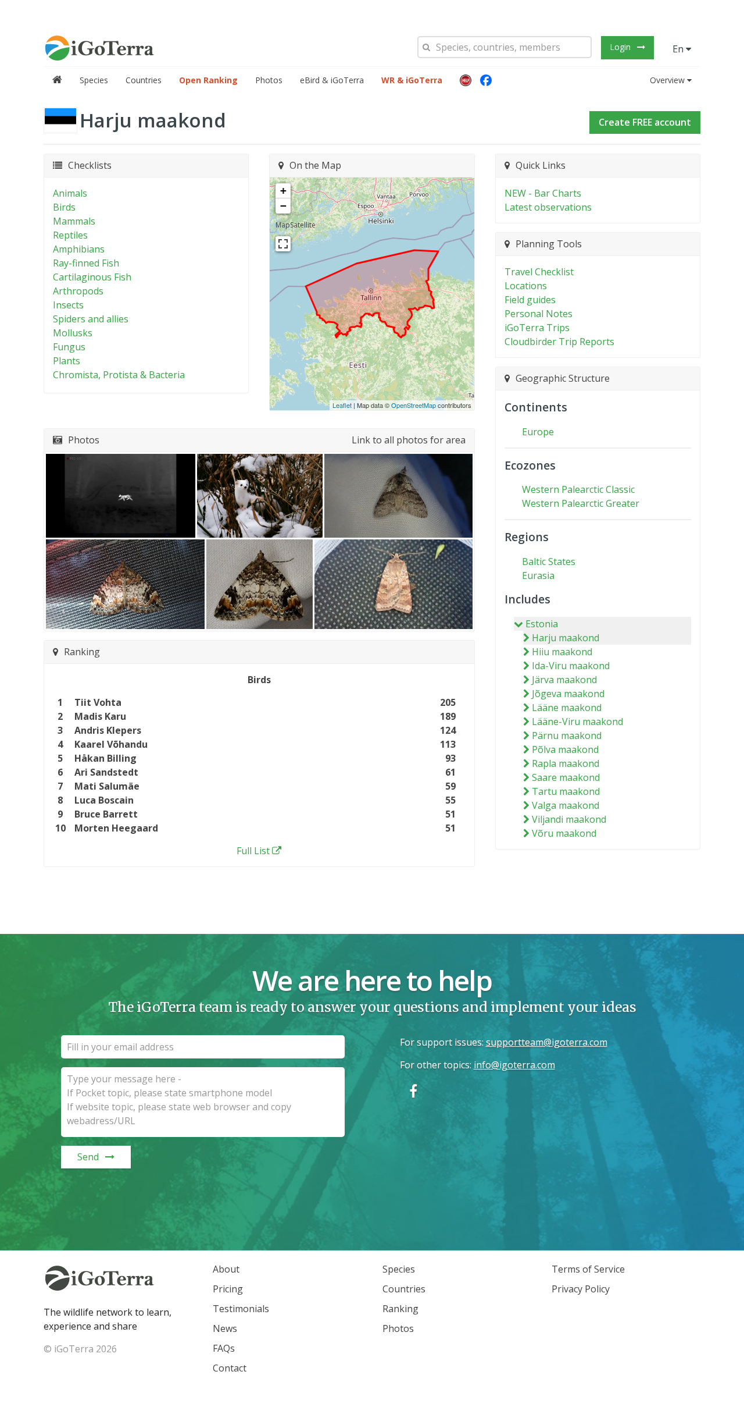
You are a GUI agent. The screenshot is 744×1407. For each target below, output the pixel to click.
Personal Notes (539, 313)
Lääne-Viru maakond (577, 721)
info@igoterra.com (514, 1064)
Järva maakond (564, 679)
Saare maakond (566, 777)
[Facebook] (486, 80)
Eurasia (538, 575)
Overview (667, 80)
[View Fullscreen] (283, 243)
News (225, 1328)
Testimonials (241, 1308)
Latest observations (548, 207)
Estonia (541, 623)
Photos (268, 80)
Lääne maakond (567, 707)
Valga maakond (565, 805)
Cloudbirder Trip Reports (559, 341)
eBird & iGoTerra (332, 80)
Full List (253, 850)
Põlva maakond (565, 749)
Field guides (530, 299)
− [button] (283, 206)
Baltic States (548, 561)
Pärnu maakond (567, 735)
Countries (144, 80)
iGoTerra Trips (537, 327)
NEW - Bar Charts (543, 193)
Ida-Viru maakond (571, 665)
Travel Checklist (539, 271)
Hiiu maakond (562, 651)
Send (88, 1156)
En (679, 48)
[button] (465, 80)
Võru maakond (564, 833)
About (226, 1269)
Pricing (228, 1288)
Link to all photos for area (409, 440)
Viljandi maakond (569, 819)
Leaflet (342, 405)
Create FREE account (645, 122)
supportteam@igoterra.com (546, 1042)
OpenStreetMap (413, 405)
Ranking (400, 1308)
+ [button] (283, 190)
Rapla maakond (565, 763)
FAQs (224, 1348)
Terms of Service (588, 1269)
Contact (229, 1368)
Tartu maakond (566, 791)
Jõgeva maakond (568, 693)
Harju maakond (565, 637)
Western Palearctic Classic (578, 489)
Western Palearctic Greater (580, 503)
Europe (538, 431)
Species (94, 80)
